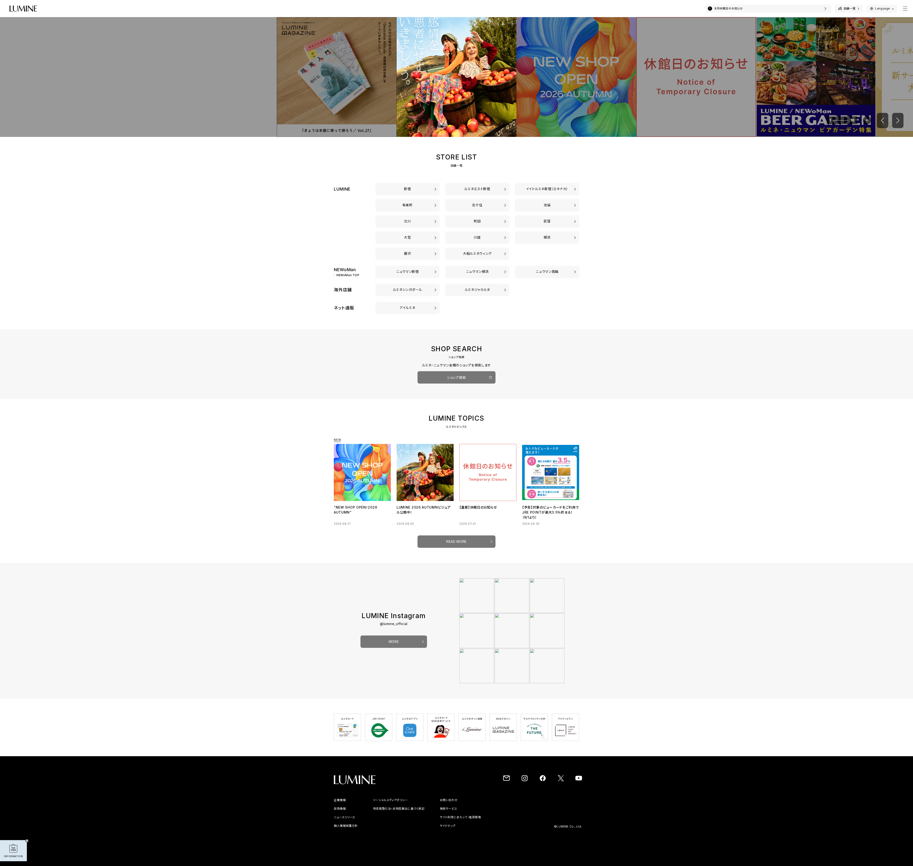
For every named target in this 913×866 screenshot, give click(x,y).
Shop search (456, 377)
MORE (394, 647)
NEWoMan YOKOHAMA (477, 271)
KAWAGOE (477, 237)
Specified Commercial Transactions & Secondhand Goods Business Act (440, 813)
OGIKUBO (547, 221)
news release (344, 822)
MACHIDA (477, 221)
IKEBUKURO (547, 205)
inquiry (516, 805)
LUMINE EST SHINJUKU (477, 189)
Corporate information (351, 805)
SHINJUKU (407, 189)
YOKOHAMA (547, 237)
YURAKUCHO (407, 205)
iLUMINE (407, 308)
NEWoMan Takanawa (547, 271)
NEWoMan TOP (347, 275)
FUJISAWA (407, 253)
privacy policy (344, 830)
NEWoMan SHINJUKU (407, 271)
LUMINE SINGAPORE (407, 290)
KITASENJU (477, 205)
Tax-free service (524, 813)
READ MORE (456, 546)
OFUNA (477, 253)
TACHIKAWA (407, 221)
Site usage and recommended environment (544, 822)
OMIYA (407, 237)
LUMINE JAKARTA (477, 290)
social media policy (401, 805)
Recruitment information (352, 813)
